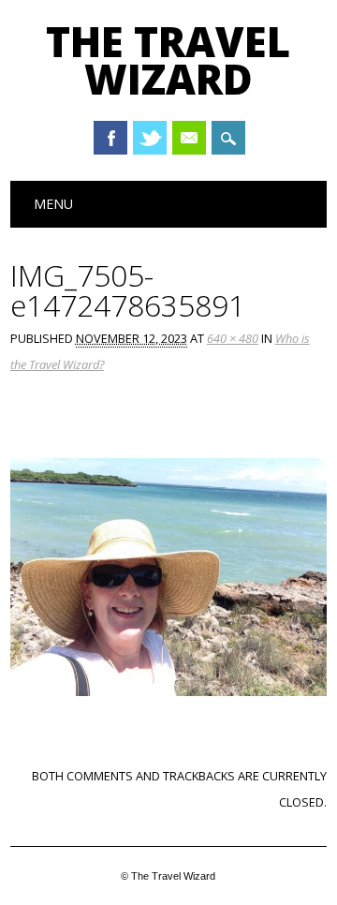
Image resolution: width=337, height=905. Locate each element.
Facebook (110, 138)
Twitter (150, 138)
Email (189, 138)
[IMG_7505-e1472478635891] (168, 713)
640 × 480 (232, 338)
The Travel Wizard (168, 60)
